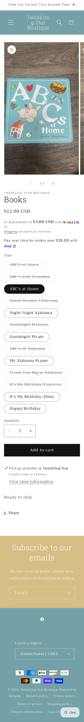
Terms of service (29, 704)
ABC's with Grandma (33, 277)
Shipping (10, 231)
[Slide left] (31, 184)
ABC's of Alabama (30, 349)
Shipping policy (59, 704)
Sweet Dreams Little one (37, 301)
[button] (11, 22)
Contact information (27, 711)
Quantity (11, 420)
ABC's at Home (24, 289)
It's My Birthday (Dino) (32, 396)
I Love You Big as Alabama (39, 373)
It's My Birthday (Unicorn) (38, 385)
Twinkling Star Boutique (39, 689)
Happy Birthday (25, 408)
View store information (31, 481)
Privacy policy (64, 696)
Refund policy (37, 696)
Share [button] (14, 513)
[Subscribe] (69, 593)
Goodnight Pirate (27, 337)
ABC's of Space (27, 265)
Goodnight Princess (32, 325)
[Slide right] (53, 184)
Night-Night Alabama (31, 313)
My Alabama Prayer (29, 360)
